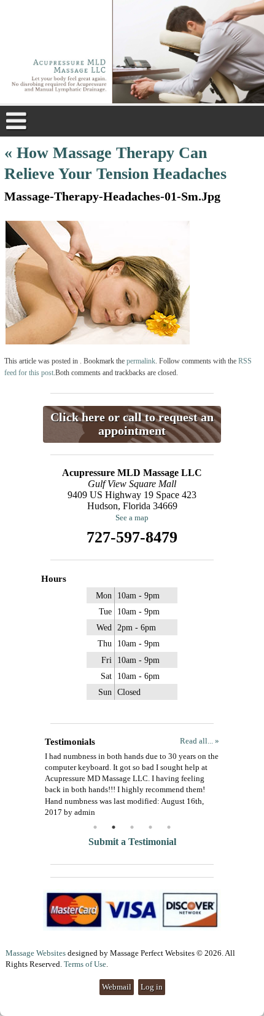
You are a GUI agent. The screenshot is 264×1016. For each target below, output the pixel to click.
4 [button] (150, 827)
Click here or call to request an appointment (132, 424)
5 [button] (169, 827)
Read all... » (199, 740)
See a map (132, 517)
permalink (140, 361)
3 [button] (132, 827)
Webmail (116, 986)
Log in (152, 986)
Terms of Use (85, 964)
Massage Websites (36, 953)
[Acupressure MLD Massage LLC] (132, 53)
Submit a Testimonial (132, 841)
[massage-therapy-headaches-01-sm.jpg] (98, 341)
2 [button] (113, 827)
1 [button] (95, 827)
